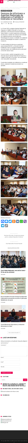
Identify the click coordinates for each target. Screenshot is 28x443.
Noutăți (6, 7)
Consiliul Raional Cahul (7, 21)
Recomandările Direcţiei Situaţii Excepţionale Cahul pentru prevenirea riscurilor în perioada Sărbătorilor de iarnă (14, 298)
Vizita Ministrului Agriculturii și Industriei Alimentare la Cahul (12, 325)
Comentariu (3, 345)
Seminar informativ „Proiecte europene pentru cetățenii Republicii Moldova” (14, 235)
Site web (2, 366)
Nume (2, 357)
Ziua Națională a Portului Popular (14, 242)
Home (2, 7)
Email (2, 362)
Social (10, 10)
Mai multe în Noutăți (13, 248)
